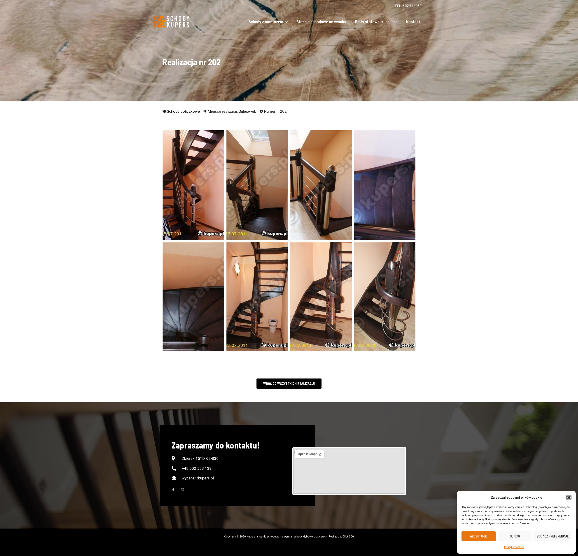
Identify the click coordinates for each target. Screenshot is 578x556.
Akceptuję (478, 536)
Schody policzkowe (183, 111)
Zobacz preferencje (553, 536)
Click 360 (348, 536)
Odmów (515, 536)
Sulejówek (247, 111)
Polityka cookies (514, 547)
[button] (569, 497)
